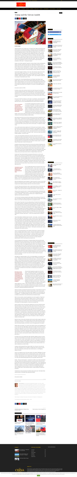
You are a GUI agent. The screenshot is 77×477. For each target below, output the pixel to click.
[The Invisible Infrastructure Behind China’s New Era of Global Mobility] (50, 42)
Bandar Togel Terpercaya (39, 470)
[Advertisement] (45, 4)
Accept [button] (38, 475)
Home (15, 0)
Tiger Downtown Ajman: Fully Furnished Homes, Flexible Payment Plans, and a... (57, 50)
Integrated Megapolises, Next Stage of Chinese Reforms (57, 114)
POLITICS (27, 8)
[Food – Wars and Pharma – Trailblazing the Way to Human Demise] (50, 174)
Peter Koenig (18, 46)
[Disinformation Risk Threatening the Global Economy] (50, 93)
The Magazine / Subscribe (20, 0)
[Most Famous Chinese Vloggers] (17, 459)
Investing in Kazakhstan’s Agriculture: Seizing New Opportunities (56, 76)
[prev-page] (15, 437)
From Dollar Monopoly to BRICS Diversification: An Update (57, 88)
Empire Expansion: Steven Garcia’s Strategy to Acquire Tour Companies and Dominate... (57, 110)
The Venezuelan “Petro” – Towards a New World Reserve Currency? (57, 178)
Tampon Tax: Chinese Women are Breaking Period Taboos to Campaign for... (57, 127)
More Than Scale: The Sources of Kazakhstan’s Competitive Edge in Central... (57, 46)
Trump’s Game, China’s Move (57, 83)
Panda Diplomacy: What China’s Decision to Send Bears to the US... (57, 140)
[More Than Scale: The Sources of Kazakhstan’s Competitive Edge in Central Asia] (50, 46)
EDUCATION (59, 8)
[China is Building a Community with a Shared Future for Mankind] (50, 187)
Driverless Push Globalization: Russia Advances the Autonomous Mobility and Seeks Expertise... (57, 63)
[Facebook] (15, 18)
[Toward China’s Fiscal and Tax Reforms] (50, 144)
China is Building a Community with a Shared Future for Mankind (57, 187)
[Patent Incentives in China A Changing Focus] (50, 221)
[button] (61, 0)
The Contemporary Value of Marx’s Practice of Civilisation (57, 182)
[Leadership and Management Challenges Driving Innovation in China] (50, 225)
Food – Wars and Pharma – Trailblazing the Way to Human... (57, 173)
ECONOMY (23, 8)
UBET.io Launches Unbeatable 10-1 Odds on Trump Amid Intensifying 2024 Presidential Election (29, 423)
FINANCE (41, 8)
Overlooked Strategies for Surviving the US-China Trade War (57, 169)
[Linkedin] (22, 18)
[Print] (26, 18)
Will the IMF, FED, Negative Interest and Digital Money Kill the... (57, 204)
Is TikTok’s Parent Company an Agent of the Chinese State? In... (57, 123)
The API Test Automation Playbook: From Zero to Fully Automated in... (57, 59)
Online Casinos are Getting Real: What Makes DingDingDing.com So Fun (57, 119)
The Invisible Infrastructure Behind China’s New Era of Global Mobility (57, 42)
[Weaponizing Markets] (30, 429)
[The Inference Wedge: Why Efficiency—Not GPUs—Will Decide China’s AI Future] (50, 72)
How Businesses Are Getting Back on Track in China (24, 450)
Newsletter (25, 0)
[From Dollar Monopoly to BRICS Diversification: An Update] (50, 89)
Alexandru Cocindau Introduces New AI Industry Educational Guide (57, 106)
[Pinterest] (20, 18)
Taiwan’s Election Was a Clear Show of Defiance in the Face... (57, 135)
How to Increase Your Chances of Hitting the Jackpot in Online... (57, 80)
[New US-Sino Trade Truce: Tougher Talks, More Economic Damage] (50, 212)
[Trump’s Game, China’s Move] (50, 84)
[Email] (24, 18)
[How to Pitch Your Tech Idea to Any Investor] (50, 200)
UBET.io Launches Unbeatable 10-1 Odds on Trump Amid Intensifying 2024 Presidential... (57, 101)
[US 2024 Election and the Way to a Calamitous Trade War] (19, 418)
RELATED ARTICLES (18, 413)
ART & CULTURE (52, 8)
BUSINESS (31, 8)
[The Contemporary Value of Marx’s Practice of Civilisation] (50, 182)
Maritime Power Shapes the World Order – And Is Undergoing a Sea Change (19, 434)
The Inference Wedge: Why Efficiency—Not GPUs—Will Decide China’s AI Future (57, 72)
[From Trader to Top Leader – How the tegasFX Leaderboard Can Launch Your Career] (50, 67)
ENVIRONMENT (46, 8)
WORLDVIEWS (17, 8)
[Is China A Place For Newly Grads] (50, 195)
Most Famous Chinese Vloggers (24, 458)
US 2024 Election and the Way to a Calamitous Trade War (57, 97)
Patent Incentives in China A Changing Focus (39, 409)
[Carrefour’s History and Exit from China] (50, 165)
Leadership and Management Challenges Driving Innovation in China (22, 410)
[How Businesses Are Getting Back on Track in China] (17, 450)
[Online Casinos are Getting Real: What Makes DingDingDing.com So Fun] (50, 119)
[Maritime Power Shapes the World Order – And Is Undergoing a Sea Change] (19, 429)
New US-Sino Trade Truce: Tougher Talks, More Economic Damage (57, 212)
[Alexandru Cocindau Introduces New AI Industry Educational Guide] (50, 106)
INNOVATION (36, 8)
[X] (18, 18)
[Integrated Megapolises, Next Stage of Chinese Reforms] (50, 114)
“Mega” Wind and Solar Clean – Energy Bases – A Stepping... (24, 454)
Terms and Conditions (34, 0)
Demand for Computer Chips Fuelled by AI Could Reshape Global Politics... (57, 131)
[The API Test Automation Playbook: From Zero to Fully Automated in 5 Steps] (50, 59)
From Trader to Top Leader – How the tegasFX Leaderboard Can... (57, 67)
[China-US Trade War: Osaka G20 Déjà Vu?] (50, 217)
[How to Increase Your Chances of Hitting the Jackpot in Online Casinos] (50, 80)
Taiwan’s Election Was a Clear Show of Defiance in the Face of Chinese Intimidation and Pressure (40, 423)
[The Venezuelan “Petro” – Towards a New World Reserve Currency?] (50, 178)
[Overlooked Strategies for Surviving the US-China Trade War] (50, 170)
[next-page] (16, 437)
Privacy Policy (29, 0)
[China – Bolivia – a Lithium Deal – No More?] (50, 191)
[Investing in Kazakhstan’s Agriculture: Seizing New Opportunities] (50, 76)
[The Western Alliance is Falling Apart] (50, 208)
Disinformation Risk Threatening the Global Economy (57, 93)
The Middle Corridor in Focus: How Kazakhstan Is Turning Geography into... (57, 54)
